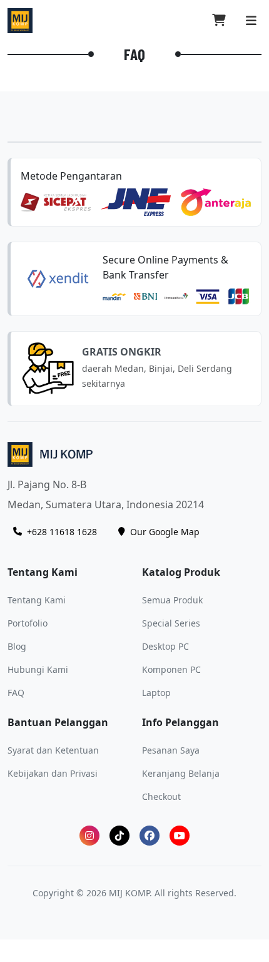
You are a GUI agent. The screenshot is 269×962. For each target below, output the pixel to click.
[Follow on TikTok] (119, 836)
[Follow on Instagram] (89, 836)
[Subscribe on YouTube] (180, 836)
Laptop (156, 692)
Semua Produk (172, 600)
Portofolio (28, 623)
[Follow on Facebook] (150, 836)
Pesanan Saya (171, 750)
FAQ (16, 692)
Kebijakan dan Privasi (53, 773)
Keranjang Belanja (181, 773)
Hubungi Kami (38, 669)
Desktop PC (165, 646)
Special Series (171, 623)
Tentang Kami (37, 600)
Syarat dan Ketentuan (53, 750)
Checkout (161, 796)
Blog (17, 646)
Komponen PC (171, 669)
